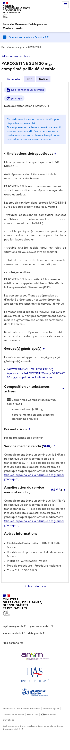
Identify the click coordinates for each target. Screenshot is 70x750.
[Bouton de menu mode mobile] (65, 4)
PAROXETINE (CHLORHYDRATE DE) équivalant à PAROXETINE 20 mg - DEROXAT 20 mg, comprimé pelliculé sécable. (36, 373)
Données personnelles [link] (13, 714)
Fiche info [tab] (13, 79)
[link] (35, 26)
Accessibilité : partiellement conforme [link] (21, 708)
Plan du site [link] (32, 714)
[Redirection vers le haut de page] (56, 153)
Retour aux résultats (17, 56)
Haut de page (37, 586)
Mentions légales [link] (51, 708)
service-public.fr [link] (12, 633)
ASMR (56, 489)
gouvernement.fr (40, 626)
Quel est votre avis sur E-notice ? (27, 37)
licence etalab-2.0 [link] (11, 729)
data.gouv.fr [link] (35, 633)
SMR (46, 446)
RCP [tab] (29, 79)
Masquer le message (64, 37)
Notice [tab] (43, 79)
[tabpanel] (35, 332)
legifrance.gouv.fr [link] (13, 626)
